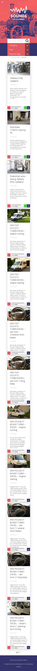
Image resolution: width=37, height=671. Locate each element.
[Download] (28, 353)
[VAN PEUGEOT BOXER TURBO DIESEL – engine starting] (18, 467)
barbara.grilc (13, 341)
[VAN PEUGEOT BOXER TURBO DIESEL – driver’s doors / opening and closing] (18, 615)
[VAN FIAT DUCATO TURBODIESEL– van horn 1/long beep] (18, 369)
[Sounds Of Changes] (18, 19)
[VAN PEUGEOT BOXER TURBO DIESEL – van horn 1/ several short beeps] (18, 516)
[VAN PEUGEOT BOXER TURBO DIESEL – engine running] (18, 418)
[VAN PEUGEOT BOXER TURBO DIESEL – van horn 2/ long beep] (18, 565)
